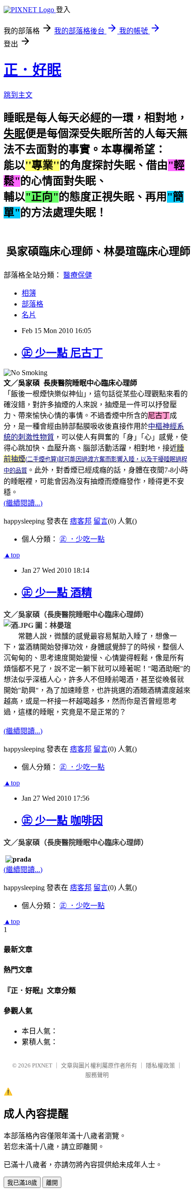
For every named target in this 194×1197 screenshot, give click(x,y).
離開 (52, 1182)
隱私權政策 (160, 1065)
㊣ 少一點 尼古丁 (62, 353)
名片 (29, 315)
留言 (100, 521)
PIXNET (42, 1065)
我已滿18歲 (22, 1182)
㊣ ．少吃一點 (82, 539)
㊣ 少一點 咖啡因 (62, 820)
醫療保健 (77, 275)
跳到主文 (18, 95)
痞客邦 (81, 521)
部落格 (32, 304)
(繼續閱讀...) (23, 503)
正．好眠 (32, 70)
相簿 (29, 293)
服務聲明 (97, 1075)
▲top (12, 555)
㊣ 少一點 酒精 (57, 592)
